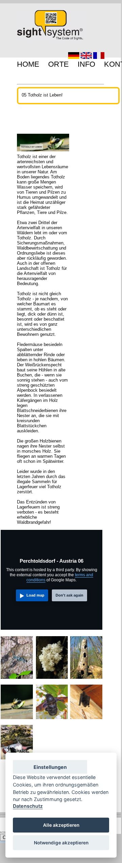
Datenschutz (28, 806)
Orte (58, 64)
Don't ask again (69, 595)
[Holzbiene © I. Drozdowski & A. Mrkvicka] (52, 720)
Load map (35, 595)
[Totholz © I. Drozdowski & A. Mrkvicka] (86, 680)
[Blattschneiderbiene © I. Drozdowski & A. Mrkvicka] (17, 720)
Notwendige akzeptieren (61, 842)
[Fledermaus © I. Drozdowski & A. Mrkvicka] (86, 720)
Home (28, 64)
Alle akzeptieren (61, 825)
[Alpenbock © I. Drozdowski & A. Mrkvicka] (17, 680)
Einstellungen (50, 767)
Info (86, 64)
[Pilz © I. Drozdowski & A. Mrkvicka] (52, 680)
